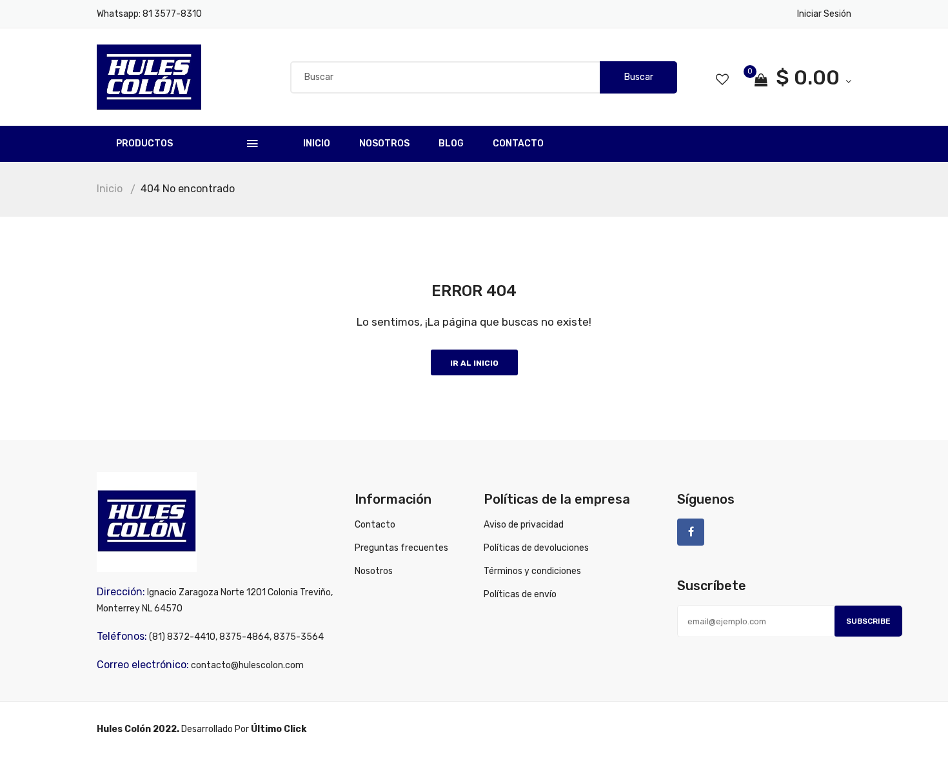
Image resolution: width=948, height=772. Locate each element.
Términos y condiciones (532, 571)
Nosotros (384, 143)
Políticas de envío (520, 594)
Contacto (518, 143)
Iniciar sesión (824, 13)
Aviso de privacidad (524, 524)
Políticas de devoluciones (536, 547)
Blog (451, 143)
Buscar (638, 77)
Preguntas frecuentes (401, 547)
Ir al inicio (474, 363)
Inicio (316, 143)
